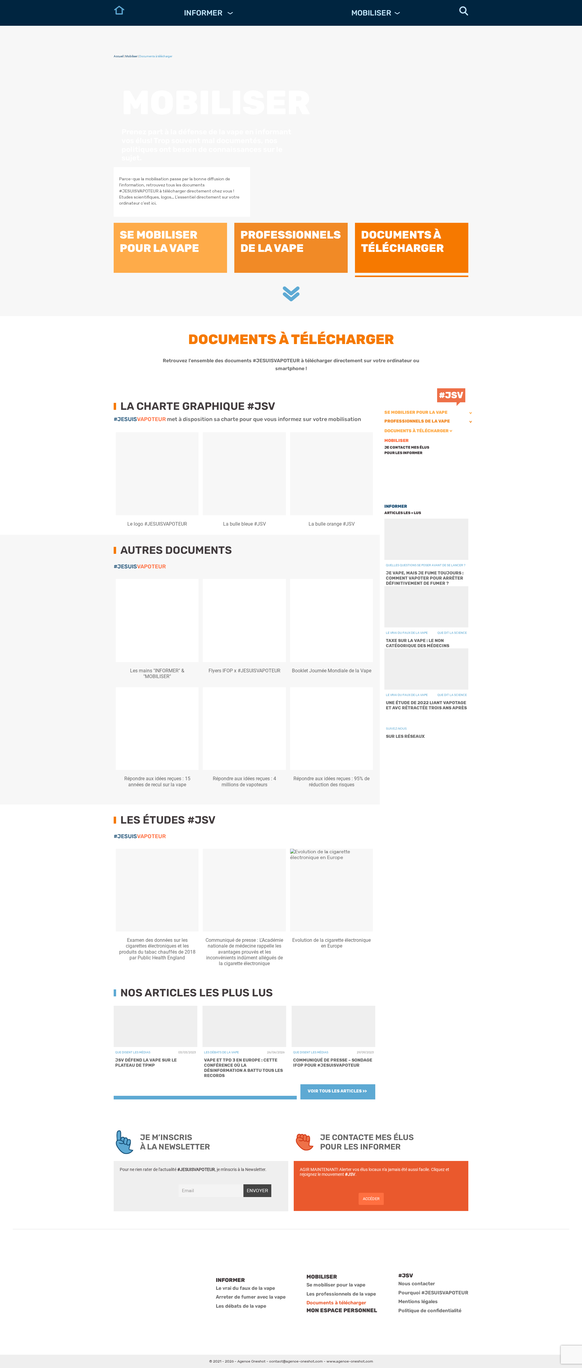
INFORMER (204, 12)
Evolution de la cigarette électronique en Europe (331, 943)
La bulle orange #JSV (332, 524)
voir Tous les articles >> (337, 1091)
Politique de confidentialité (429, 1310)
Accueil (118, 56)
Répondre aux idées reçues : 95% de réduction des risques (331, 781)
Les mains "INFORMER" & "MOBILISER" (157, 673)
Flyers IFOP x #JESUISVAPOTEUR (244, 671)
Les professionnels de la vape (341, 1294)
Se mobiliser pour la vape (415, 412)
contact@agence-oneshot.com (296, 1361)
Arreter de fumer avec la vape (251, 1297)
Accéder (371, 1198)
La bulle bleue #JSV (244, 524)
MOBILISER (371, 12)
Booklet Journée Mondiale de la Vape (331, 671)
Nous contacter (416, 1283)
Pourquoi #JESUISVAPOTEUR (433, 1293)
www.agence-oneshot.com (349, 1361)
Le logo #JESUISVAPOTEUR (157, 524)
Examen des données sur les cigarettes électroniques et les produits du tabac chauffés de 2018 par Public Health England (157, 949)
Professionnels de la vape (417, 421)
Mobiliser (131, 56)
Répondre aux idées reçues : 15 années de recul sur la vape (157, 781)
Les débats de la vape (241, 1306)
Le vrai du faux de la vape (245, 1288)
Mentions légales (418, 1301)
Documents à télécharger (416, 430)
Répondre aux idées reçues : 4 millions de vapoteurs (244, 781)
